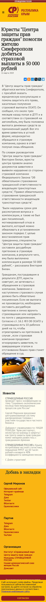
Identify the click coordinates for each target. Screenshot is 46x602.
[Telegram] (43, 79)
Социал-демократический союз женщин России (19, 564)
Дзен (6, 497)
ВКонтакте (9, 503)
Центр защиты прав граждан (18, 555)
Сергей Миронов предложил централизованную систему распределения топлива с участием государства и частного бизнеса (22, 418)
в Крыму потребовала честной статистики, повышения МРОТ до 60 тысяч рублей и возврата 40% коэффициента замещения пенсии (22, 450)
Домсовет (9, 568)
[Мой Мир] (32, 79)
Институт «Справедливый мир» (19, 552)
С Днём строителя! (14, 460)
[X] (36, 79)
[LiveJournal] (39, 79)
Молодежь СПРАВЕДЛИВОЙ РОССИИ (17, 559)
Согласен (23, 598)
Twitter (7, 500)
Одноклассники (11, 506)
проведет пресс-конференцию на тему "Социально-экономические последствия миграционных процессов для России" (22, 403)
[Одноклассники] (28, 79)
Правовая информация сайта (15, 591)
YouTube (8, 535)
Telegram (8, 494)
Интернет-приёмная (14, 491)
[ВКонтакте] (25, 79)
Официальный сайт (13, 488)
